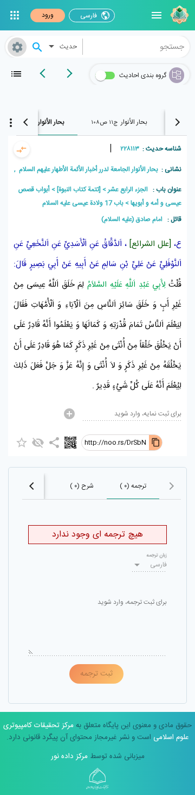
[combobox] (136, 47)
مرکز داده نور (69, 756)
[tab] (118, 122)
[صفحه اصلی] (178, 15)
